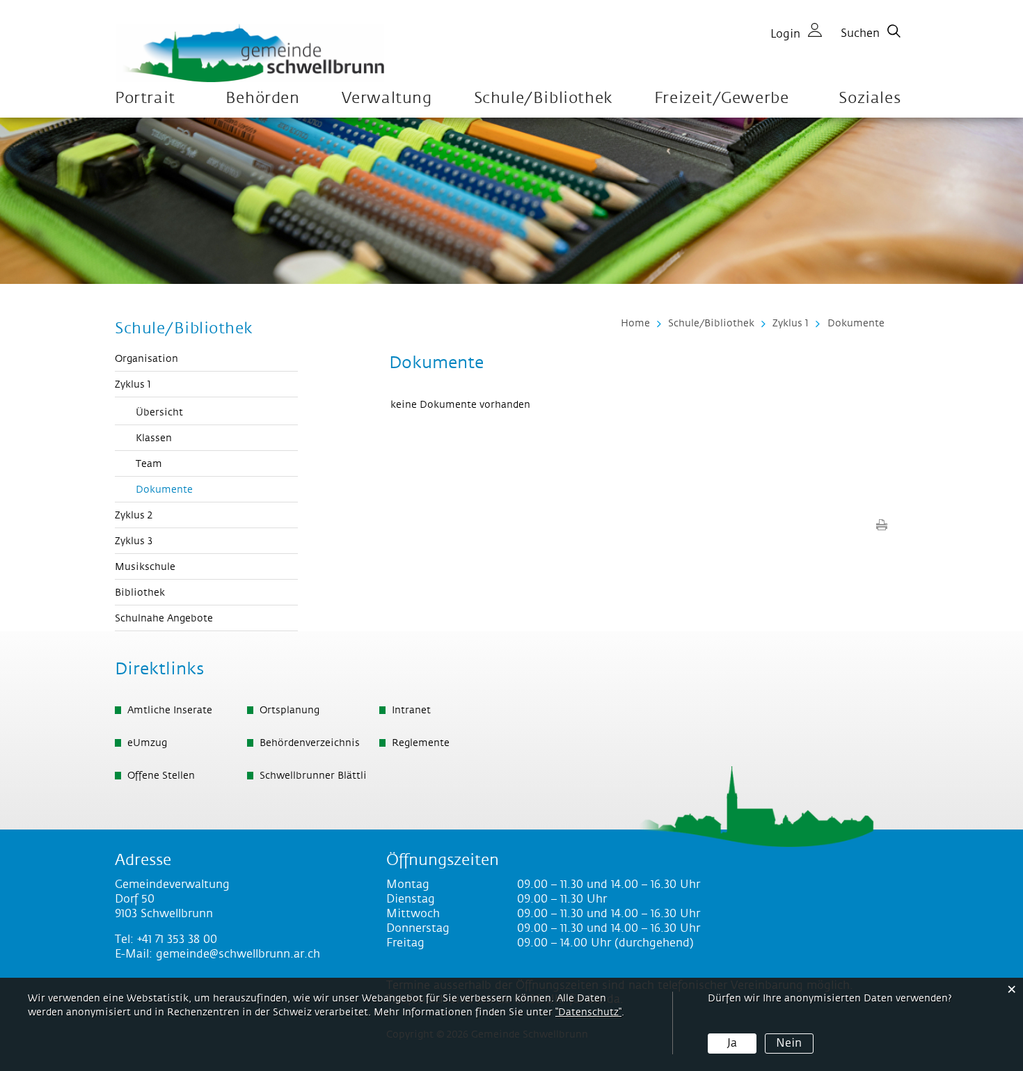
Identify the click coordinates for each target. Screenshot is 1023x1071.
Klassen (154, 438)
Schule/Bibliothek (543, 98)
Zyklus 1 (133, 384)
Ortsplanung (289, 710)
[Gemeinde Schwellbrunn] (250, 52)
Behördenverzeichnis (310, 743)
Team (149, 464)
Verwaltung (387, 98)
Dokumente (195, 489)
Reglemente (421, 743)
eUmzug (147, 743)
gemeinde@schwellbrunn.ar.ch (238, 954)
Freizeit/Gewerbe (721, 98)
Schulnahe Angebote (164, 618)
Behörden (262, 98)
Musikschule (145, 567)
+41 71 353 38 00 (177, 939)
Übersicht (159, 412)
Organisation (146, 359)
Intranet (411, 710)
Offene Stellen (161, 776)
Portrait (145, 98)
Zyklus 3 (133, 541)
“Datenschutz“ (588, 1012)
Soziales (870, 98)
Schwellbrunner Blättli (313, 776)
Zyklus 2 (133, 515)
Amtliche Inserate (169, 710)
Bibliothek (140, 592)
